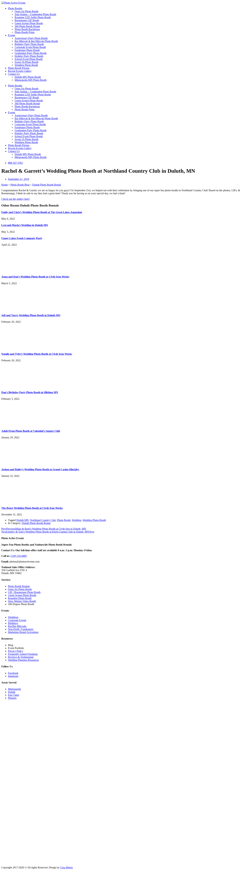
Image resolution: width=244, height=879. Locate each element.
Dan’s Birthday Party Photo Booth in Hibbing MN (29, 392)
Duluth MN (22, 520)
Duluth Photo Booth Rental (46, 184)
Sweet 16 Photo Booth (26, 62)
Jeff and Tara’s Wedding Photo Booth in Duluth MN (30, 315)
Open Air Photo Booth (26, 11)
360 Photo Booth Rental (27, 26)
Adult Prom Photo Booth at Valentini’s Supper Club (30, 431)
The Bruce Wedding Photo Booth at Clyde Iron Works (32, 508)
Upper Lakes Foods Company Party (21, 238)
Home (4, 184)
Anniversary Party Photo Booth (31, 38)
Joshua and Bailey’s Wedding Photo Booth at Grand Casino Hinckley (40, 469)
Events (11, 35)
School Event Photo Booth (29, 59)
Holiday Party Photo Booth (29, 56)
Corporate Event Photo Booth (30, 47)
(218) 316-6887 (19, 556)
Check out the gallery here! (15, 199)
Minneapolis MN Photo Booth (30, 80)
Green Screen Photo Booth (29, 23)
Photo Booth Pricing (18, 68)
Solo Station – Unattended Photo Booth (35, 14)
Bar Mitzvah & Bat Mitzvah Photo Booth (36, 41)
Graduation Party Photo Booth (30, 53)
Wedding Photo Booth (26, 65)
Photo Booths (15, 8)
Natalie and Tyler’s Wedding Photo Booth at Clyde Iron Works (36, 353)
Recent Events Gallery (20, 71)
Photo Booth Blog (20, 184)
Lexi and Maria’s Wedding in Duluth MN (24, 225)
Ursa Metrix (66, 867)
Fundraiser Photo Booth (27, 50)
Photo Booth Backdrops (27, 29)
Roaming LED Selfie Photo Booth (33, 17)
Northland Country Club (43, 520)
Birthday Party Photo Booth (29, 44)
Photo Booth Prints (25, 32)
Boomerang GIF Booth (27, 20)
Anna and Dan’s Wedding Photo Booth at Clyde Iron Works (35, 276)
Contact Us (14, 74)
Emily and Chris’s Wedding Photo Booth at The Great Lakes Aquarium (41, 212)
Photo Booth (63, 520)
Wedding (76, 520)
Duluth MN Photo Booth (28, 77)
